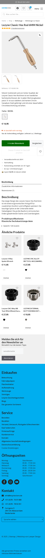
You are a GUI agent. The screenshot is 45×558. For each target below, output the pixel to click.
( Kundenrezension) (17, 28)
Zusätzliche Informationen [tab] (12, 186)
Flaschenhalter (8, 384)
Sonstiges (6, 394)
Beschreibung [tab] (7, 182)
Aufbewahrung (8, 388)
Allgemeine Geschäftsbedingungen (16, 441)
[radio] (4, 116)
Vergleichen (37, 143)
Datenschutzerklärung (11, 444)
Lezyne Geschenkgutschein (13, 398)
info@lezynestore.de (13, 495)
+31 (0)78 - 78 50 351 (13, 504)
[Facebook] (4, 481)
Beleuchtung (7, 377)
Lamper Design (35, 536)
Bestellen (5, 418)
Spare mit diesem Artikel (15, 172)
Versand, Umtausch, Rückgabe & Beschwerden (20, 424)
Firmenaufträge (8, 431)
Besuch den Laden (24, 2)
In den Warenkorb (16, 143)
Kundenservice (8, 434)
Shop (10, 21)
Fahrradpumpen (8, 381)
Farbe (4, 111)
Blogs (4, 401)
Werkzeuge (18, 21)
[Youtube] (16, 481)
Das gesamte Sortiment (11, 404)
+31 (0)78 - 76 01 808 (13, 500)
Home (4, 21)
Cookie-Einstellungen (10, 448)
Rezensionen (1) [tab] (8, 190)
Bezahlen (5, 421)
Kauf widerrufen (8, 428)
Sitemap (12, 536)
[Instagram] (10, 481)
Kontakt (5, 438)
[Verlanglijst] (17, 8)
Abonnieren (8, 358)
